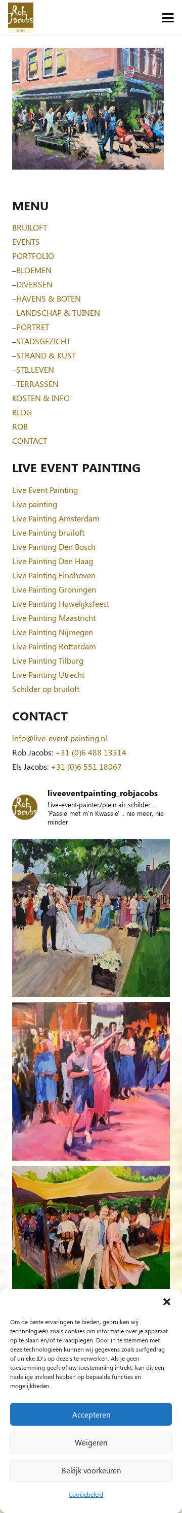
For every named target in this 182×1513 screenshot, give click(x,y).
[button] (167, 1302)
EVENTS (26, 241)
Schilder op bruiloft (45, 688)
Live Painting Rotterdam (54, 646)
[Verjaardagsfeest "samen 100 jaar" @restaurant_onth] (91, 1081)
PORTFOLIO (33, 255)
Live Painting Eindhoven (54, 575)
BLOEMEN (34, 270)
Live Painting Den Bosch (54, 546)
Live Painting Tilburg (47, 660)
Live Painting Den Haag (52, 560)
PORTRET (32, 326)
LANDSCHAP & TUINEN (58, 312)
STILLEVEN (35, 369)
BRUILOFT (29, 227)
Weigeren (91, 1442)
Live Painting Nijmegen (52, 632)
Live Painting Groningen (54, 589)
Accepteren (91, 1414)
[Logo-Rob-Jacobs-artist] (20, 17)
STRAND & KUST (46, 355)
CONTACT (29, 440)
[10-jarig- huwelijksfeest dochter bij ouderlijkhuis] (91, 1245)
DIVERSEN (34, 284)
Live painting (34, 504)
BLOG (22, 412)
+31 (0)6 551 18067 (86, 766)
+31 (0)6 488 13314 (90, 752)
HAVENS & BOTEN (48, 298)
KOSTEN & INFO (41, 397)
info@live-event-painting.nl (59, 738)
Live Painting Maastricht (54, 617)
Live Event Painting (45, 489)
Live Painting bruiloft (48, 532)
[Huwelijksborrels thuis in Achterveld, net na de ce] (91, 918)
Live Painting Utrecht (48, 674)
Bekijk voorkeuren (91, 1470)
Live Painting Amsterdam (56, 518)
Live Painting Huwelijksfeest (60, 603)
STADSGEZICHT (43, 341)
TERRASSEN (37, 383)
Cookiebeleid (86, 1494)
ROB (20, 426)
